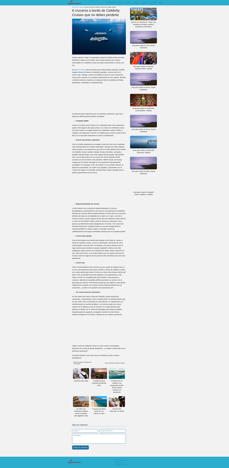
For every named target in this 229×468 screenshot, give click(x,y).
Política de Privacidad (121, 460)
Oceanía (135, 2)
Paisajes (153, 2)
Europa (143, 2)
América (127, 2)
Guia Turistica (111, 2)
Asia (120, 2)
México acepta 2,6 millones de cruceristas (82, 362)
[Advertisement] (99, 98)
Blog (160, 2)
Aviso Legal (118, 462)
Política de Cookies (120, 464)
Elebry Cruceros (79, 70)
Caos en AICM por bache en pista (114, 363)
